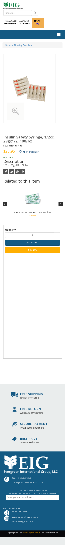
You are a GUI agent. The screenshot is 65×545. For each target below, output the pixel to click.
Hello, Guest (10, 22)
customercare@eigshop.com (25, 517)
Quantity (10, 229)
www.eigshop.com (32, 532)
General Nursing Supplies (18, 45)
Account (24, 22)
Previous (4, 204)
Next (60, 204)
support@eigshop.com (22, 521)
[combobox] (17, 13)
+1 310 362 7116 (19, 511)
